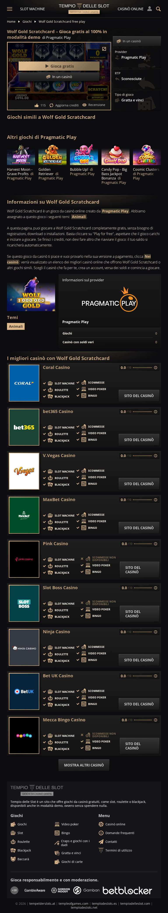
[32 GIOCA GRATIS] (52, 154)
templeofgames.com (73, 903)
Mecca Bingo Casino (64, 720)
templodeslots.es (104, 903)
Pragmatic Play (115, 211)
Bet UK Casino (58, 676)
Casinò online (131, 9)
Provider (121, 52)
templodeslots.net (84, 907)
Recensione (96, 105)
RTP (117, 73)
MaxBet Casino (59, 499)
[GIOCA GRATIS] (116, 154)
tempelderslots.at (42, 903)
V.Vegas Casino (59, 455)
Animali (79, 216)
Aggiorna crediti (67, 105)
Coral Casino (56, 367)
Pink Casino (55, 543)
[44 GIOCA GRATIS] (21, 154)
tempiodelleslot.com (135, 903)
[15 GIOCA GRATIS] (84, 154)
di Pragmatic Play (56, 37)
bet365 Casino (58, 411)
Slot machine (32, 9)
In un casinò (132, 41)
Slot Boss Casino (60, 587)
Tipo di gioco (124, 95)
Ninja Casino (56, 632)
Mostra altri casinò (84, 765)
